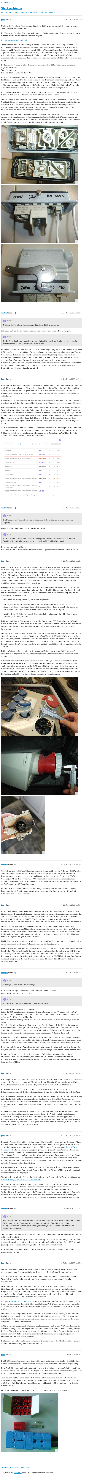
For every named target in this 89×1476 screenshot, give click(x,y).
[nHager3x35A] (23, 825)
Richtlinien (25, 1467)
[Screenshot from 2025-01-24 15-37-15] (32, 468)
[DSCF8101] (29, 1422)
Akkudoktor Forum (8, 2)
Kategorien (14, 1467)
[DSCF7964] (39, 154)
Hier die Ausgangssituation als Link (14, 40)
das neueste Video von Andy (21, 1301)
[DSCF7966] (39, 214)
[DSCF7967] (39, 273)
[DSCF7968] (39, 765)
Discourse (17, 1473)
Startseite (4, 1467)
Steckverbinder (11, 8)
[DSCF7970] (39, 706)
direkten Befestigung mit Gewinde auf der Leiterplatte (21, 1180)
